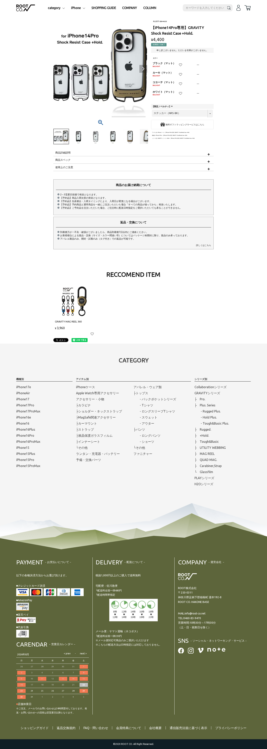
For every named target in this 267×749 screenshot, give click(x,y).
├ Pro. (199, 399)
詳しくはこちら (203, 245)
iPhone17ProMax (28, 411)
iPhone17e (23, 387)
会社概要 (155, 727)
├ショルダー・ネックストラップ (99, 411)
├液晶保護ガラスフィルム (94, 435)
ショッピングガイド (35, 727)
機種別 (153, 135)
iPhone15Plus (25, 453)
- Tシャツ (143, 405)
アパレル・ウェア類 (148, 387)
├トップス (141, 393)
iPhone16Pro (25, 435)
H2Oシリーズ (203, 484)
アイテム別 (154, 132)
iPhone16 (22, 423)
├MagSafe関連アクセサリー (96, 417)
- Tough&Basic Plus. (211, 423)
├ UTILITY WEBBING (210, 447)
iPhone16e (23, 417)
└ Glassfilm (203, 471)
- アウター (144, 423)
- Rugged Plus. (207, 411)
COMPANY (129, 8)
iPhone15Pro (25, 459)
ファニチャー (143, 453)
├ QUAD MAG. (205, 459)
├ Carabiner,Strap (208, 465)
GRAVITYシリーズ (162, 138)
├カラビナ (83, 405)
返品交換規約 (66, 727)
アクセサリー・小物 (90, 399)
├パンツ (139, 429)
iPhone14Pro (159, 135)
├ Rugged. (202, 429)
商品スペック (63, 159)
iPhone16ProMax (28, 441)
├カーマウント (86, 423)
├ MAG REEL (204, 453)
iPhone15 (22, 447)
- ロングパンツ (147, 435)
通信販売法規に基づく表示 (188, 727)
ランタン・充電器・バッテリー (98, 453)
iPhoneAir (23, 393)
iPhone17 (22, 399)
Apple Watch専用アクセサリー (97, 393)
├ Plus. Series (204, 405)
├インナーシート (88, 441)
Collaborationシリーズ (210, 387)
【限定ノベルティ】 (162, 106)
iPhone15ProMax (28, 465)
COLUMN (149, 8)
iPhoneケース (161, 132)
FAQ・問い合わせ (95, 727)
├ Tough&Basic (206, 441)
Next (143, 69)
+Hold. (168, 138)
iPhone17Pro (25, 405)
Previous (58, 69)
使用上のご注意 (64, 167)
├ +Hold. (201, 435)
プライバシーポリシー (230, 727)
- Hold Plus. (205, 417)
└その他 (82, 447)
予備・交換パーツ (88, 459)
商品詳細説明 (63, 152)
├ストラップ (85, 429)
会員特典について (128, 727)
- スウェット (145, 417)
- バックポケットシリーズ (155, 399)
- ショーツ (144, 441)
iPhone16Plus (25, 429)
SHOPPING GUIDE (103, 8)
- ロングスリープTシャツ (154, 411)
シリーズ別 (154, 138)
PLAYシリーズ (204, 478)
